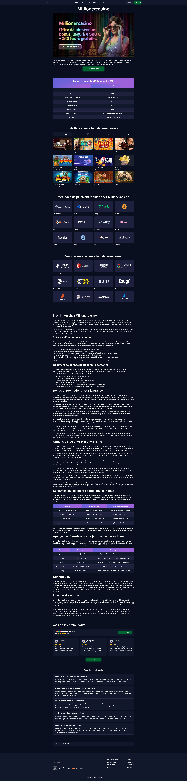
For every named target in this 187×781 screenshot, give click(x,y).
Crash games (102, 134)
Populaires (62, 134)
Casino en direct (82, 134)
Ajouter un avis (125, 632)
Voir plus (93, 659)
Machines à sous (123, 134)
